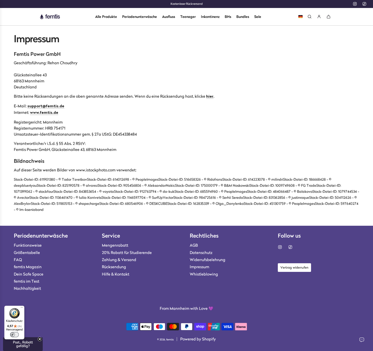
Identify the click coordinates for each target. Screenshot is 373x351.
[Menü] (21, 308)
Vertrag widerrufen (294, 267)
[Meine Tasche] (328, 16)
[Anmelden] (319, 16)
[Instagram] (355, 4)
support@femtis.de (45, 106)
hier (209, 97)
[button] (23, 344)
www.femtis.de (44, 113)
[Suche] (309, 16)
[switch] (14, 334)
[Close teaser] (39, 339)
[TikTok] (364, 4)
